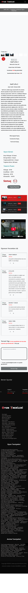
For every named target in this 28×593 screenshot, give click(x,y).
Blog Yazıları (5, 420)
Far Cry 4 (18, 508)
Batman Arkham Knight (13, 489)
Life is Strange (4, 515)
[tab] (14, 198)
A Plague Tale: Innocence (7, 479)
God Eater (16, 551)
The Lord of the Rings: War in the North (11, 486)
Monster (17, 544)
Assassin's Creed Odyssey (12, 522)
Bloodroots (23, 477)
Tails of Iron (20, 450)
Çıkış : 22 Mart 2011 (11, 391)
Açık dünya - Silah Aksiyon (8, 423)
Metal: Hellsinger (23, 460)
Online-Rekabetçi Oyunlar (8, 424)
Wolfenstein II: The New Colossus (9, 480)
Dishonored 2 (24, 521)
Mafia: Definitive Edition (18, 456)
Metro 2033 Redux (19, 530)
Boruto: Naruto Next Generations (9, 555)
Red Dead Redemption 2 (7, 462)
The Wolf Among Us (23, 519)
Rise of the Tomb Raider (13, 521)
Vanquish (21, 499)
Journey (11, 481)
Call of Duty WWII (14, 467)
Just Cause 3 (4, 494)
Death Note (4, 553)
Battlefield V (20, 455)
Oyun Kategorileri (6, 415)
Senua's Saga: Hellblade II (7, 452)
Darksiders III (4, 472)
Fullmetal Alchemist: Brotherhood (9, 552)
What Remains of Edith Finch (8, 463)
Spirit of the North (19, 466)
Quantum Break (5, 487)
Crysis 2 (9, 389)
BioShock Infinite (5, 529)
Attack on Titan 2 (5, 503)
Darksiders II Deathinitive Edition (9, 492)
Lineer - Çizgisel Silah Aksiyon (9, 430)
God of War (24, 475)
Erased (21, 552)
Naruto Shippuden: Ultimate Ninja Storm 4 (11, 505)
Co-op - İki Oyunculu (7, 436)
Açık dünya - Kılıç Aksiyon (8, 421)
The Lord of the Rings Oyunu (9, 438)
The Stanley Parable (10, 523)
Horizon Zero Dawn (6, 469)
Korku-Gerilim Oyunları (7, 435)
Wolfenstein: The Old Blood (15, 496)
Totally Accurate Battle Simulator (9, 449)
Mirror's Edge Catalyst (20, 473)
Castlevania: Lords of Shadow (8, 512)
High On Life (15, 469)
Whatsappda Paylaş (14, 136)
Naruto (12, 549)
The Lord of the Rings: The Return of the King (12, 500)
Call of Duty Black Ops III (20, 464)
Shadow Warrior (23, 492)
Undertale (3, 528)
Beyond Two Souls (15, 475)
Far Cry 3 (16, 525)
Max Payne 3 (23, 522)
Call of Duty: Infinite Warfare (14, 493)
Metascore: (10, 393)
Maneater (3, 466)
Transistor (10, 513)
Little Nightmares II (6, 476)
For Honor (21, 497)
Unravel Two (4, 481)
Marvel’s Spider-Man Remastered (9, 468)
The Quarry (4, 457)
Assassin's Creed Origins (10, 519)
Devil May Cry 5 (5, 477)
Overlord (21, 548)
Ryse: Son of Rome (5, 484)
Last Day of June (21, 495)
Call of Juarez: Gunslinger (21, 506)
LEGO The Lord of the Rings (8, 508)
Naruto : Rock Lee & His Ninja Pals (9, 548)
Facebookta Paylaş (14, 138)
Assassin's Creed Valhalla (7, 473)
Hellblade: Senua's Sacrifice (16, 515)
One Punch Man (5, 549)
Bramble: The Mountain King (8, 453)
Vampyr (17, 482)
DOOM (11, 520)
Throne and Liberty (6, 456)
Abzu (12, 482)
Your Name (23, 544)
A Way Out (20, 502)
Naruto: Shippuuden (20, 549)
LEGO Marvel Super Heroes (8, 501)
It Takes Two (4, 474)
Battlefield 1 (20, 470)
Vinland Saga (4, 545)
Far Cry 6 (20, 461)
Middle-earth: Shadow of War (8, 495)
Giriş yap (17, 343)
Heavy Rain (10, 466)
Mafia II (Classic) (14, 499)
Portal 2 (13, 529)
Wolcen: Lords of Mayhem (7, 454)
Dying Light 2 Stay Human (20, 472)
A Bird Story (13, 487)
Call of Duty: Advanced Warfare (9, 502)
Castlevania (18, 553)
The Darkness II (5, 499)
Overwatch (20, 527)
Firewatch (11, 509)
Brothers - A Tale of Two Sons (8, 527)
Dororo (25, 552)
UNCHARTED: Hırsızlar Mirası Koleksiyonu (11, 459)
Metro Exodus (12, 474)
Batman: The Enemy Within (8, 507)
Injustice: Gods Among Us (7, 506)
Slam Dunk (21, 545)
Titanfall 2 (16, 481)
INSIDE (2, 523)
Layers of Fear (17, 490)
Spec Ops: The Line (6, 497)
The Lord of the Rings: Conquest (9, 483)
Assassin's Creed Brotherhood (8, 526)
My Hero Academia (5, 550)
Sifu (25, 461)
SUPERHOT (3, 513)
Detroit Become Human (7, 464)
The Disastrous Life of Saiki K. (8, 546)
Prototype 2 (15, 497)
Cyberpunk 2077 (5, 475)
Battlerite (3, 521)
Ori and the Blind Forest (7, 525)
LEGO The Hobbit (20, 488)
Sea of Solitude (5, 467)
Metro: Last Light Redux (7, 530)
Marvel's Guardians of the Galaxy (9, 460)
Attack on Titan (20, 556)
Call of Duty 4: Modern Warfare (15, 528)
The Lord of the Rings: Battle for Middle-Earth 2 (13, 517)
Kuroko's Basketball (17, 550)
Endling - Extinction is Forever (8, 455)
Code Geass (11, 553)
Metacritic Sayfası (6, 417)
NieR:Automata (23, 469)
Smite (25, 513)
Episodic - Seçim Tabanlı (8, 432)
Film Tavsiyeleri (6, 418)
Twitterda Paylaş (14, 141)
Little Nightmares (5, 482)
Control (11, 472)
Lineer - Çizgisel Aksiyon (8, 429)
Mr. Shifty (3, 489)
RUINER (10, 494)
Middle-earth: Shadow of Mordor (9, 533)
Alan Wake (9, 516)
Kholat (13, 484)
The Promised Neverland (7, 544)
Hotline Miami (4, 520)
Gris (2, 519)
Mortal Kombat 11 (14, 477)
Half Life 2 (18, 529)
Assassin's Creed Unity (6, 490)
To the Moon (4, 509)
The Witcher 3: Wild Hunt (7, 532)
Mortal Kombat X (5, 514)
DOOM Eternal (22, 480)
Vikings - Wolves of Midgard (8, 488)
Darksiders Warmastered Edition (9, 510)
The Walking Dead (21, 512)
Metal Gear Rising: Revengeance (19, 514)
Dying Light (4, 496)
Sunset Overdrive (18, 513)
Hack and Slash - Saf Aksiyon (9, 427)
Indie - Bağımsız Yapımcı (8, 433)
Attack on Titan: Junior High (8, 556)
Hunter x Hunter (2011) (7, 551)
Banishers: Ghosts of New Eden (9, 461)
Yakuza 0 (19, 474)
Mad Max (3, 493)
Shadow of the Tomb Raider (19, 476)
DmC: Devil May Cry (18, 520)
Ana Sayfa (4, 414)
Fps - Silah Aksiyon (6, 426)
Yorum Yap (14, 368)
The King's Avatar (13, 545)
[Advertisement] (14, 36)
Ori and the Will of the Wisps (8, 450)
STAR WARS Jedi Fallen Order (8, 470)
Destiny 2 (3, 516)
